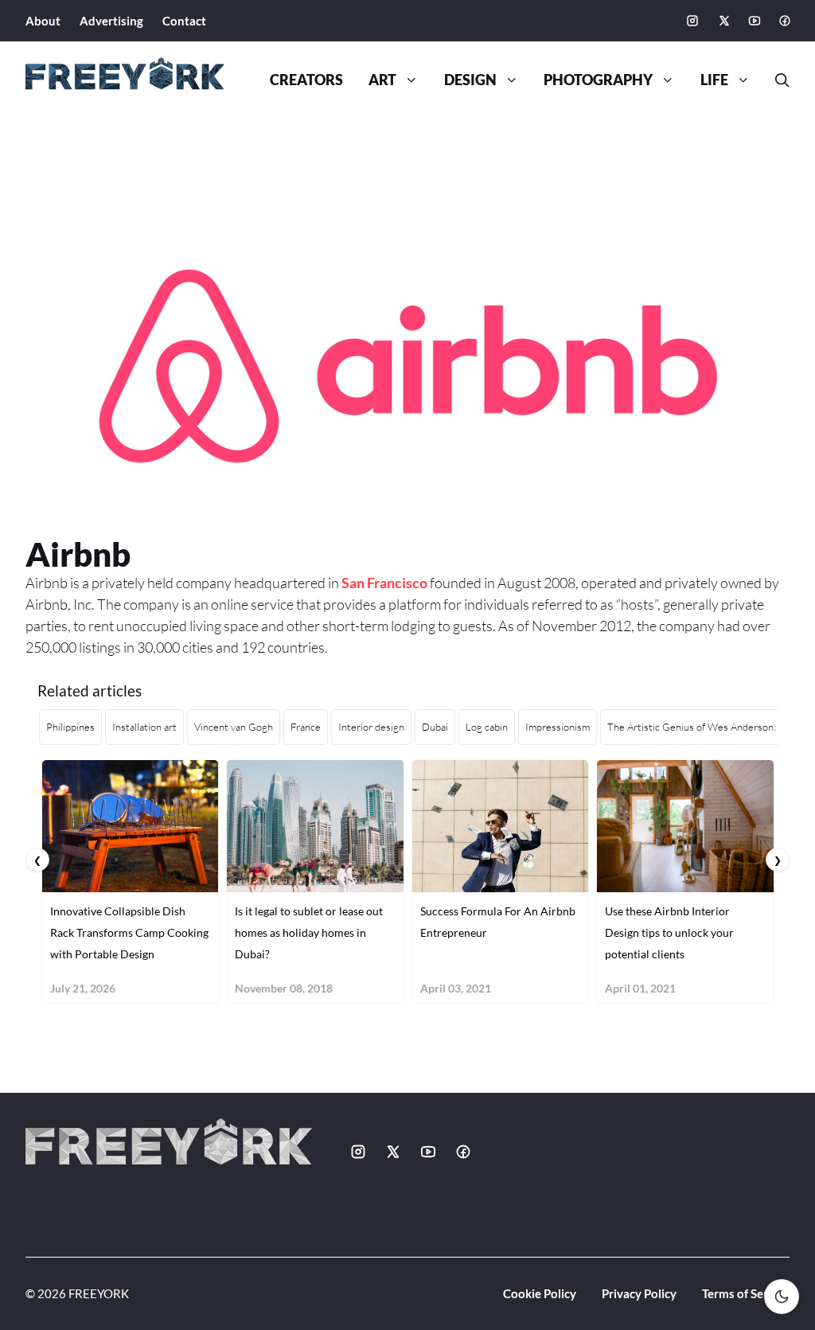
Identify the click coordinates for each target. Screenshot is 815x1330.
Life (714, 80)
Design (470, 80)
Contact (184, 21)
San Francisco (384, 582)
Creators (306, 80)
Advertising (111, 21)
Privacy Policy (639, 1293)
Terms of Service (746, 1293)
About (42, 21)
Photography (598, 80)
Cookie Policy (539, 1293)
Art (382, 80)
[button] (776, 80)
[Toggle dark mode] (781, 1296)
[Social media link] (692, 20)
